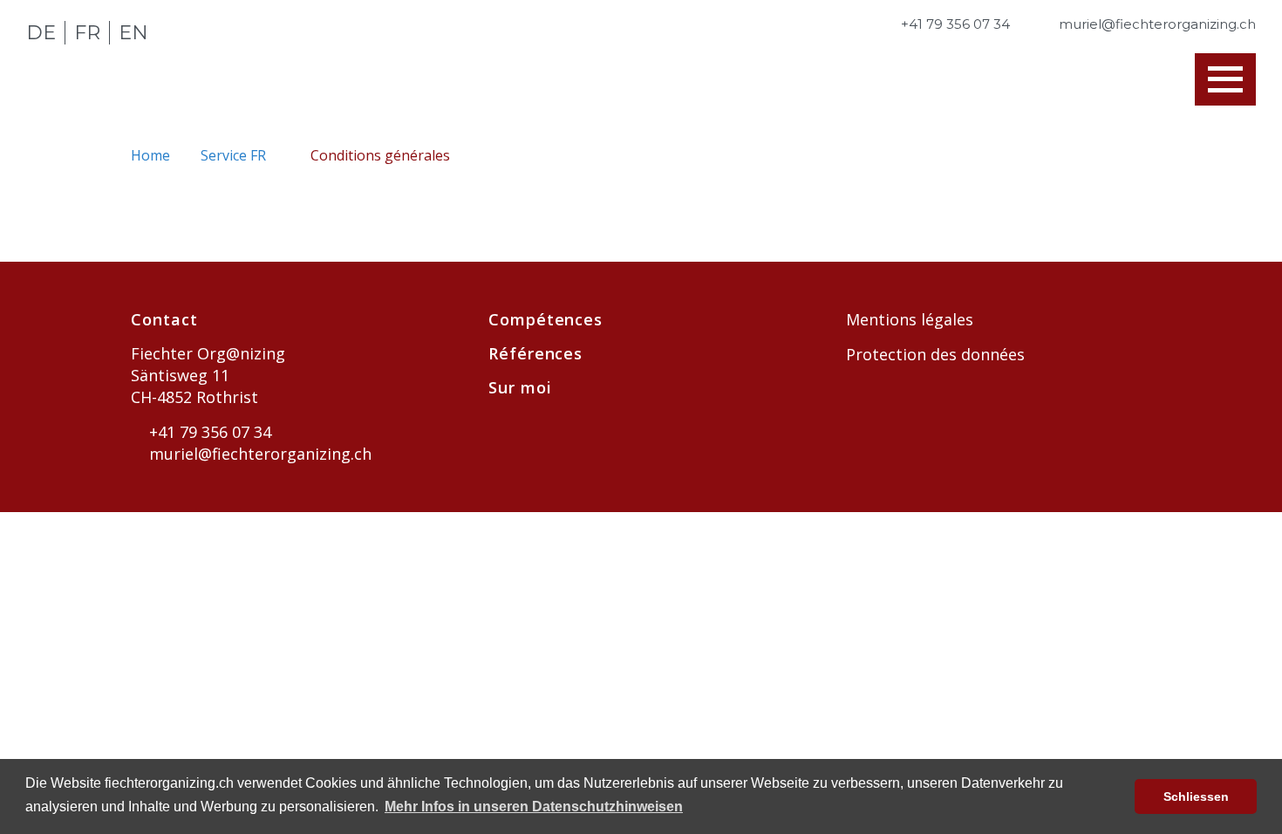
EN (133, 32)
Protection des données (935, 354)
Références (535, 353)
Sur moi (519, 387)
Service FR (235, 155)
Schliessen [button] (1196, 796)
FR (87, 32)
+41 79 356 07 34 (208, 431)
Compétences (545, 319)
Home (152, 155)
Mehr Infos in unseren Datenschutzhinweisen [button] (534, 806)
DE (41, 32)
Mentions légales (909, 319)
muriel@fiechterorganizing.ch (258, 453)
